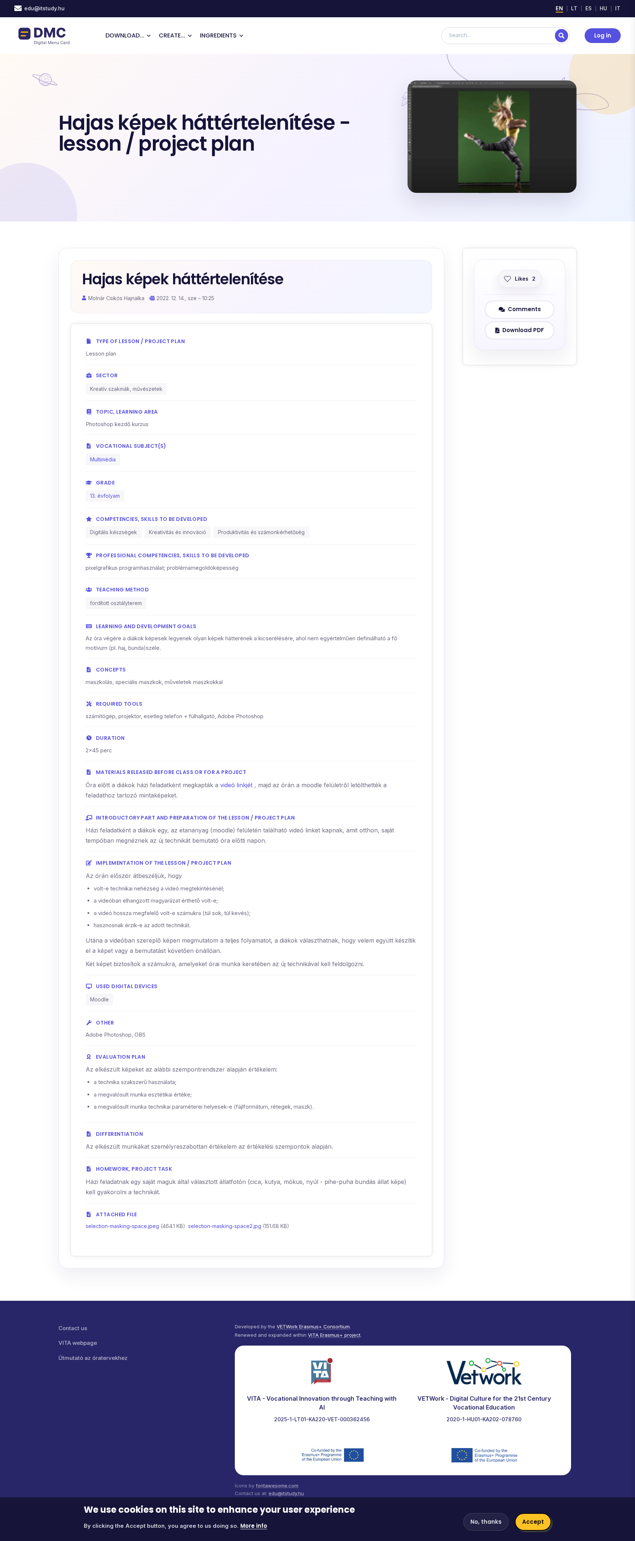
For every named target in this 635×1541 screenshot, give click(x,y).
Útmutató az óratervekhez (93, 1357)
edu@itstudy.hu (44, 8)
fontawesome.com (277, 1485)
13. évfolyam (105, 496)
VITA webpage (77, 1342)
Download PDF (523, 330)
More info (253, 1526)
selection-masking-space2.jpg (224, 1226)
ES (588, 8)
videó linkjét (237, 785)
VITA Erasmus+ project (334, 1335)
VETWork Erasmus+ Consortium (313, 1326)
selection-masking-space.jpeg (122, 1226)
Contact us (72, 1328)
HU (603, 8)
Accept (533, 1522)
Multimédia (103, 459)
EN (559, 8)
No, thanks (486, 1522)
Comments (524, 309)
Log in (602, 35)
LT (574, 8)
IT (618, 8)
